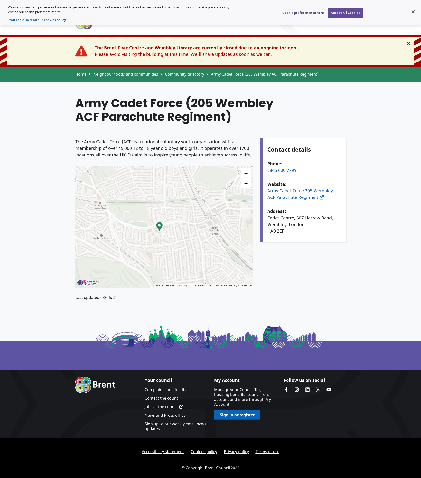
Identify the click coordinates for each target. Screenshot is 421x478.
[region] (210, 12)
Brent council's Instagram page (296, 389)
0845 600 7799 (282, 170)
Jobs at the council (162, 406)
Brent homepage (95, 385)
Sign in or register (237, 414)
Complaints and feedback (168, 389)
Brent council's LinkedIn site (307, 389)
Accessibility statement (163, 451)
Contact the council (162, 398)
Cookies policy (204, 451)
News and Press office (165, 415)
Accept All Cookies (345, 12)
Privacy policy (236, 451)
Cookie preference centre (303, 12)
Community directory (184, 74)
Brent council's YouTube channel (328, 389)
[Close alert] (408, 43)
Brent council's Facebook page (286, 389)
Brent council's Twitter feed (318, 389)
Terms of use (267, 451)
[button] (159, 226)
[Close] (413, 11)
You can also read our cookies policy (37, 20)
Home (80, 74)
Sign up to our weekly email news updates (175, 426)
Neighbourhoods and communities (125, 74)
